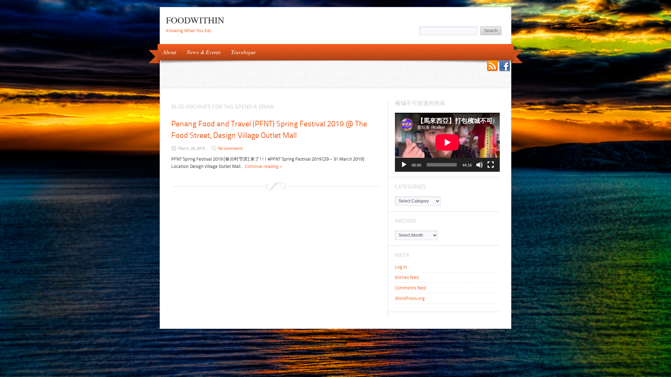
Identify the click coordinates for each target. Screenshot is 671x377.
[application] (447, 142)
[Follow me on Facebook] (504, 66)
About (167, 51)
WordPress (334, 355)
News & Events (201, 51)
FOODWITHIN (195, 20)
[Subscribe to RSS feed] (492, 66)
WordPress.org (410, 298)
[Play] (404, 164)
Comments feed (410, 287)
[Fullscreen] (490, 164)
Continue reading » (263, 166)
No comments (230, 148)
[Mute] (479, 164)
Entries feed (407, 277)
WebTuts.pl (367, 355)
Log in (401, 266)
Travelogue (241, 51)
